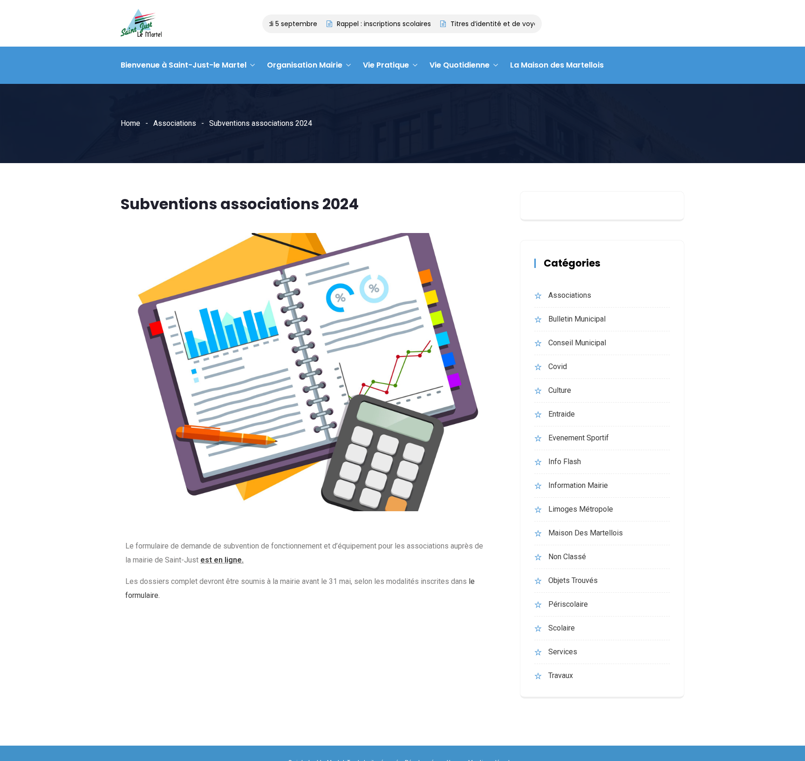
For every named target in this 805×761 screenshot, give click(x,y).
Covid (557, 366)
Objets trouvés (573, 580)
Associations (174, 123)
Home (130, 123)
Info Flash (564, 461)
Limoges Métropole (580, 509)
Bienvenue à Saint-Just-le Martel (183, 65)
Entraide (561, 414)
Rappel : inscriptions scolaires (372, 23)
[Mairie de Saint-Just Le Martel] (141, 23)
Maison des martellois (585, 532)
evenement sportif (578, 437)
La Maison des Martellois (557, 65)
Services (562, 651)
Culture (559, 390)
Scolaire (561, 628)
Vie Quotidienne (460, 65)
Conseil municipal (577, 342)
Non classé (567, 556)
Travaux (560, 675)
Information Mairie (578, 485)
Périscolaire (568, 604)
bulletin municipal (577, 319)
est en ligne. (222, 559)
